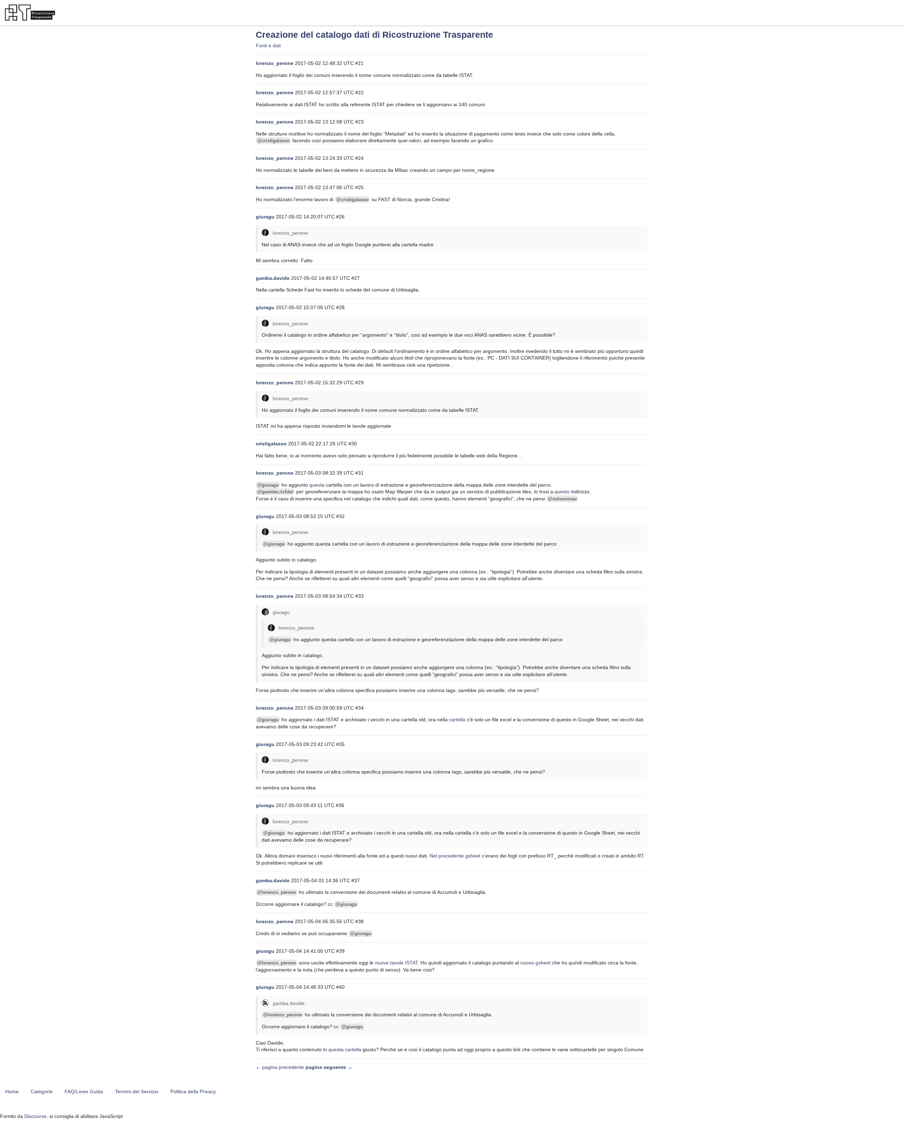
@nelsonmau (562, 498)
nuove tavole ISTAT (396, 962)
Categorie (42, 1091)
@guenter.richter (275, 491)
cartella (457, 719)
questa (317, 485)
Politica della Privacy (193, 1091)
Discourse (35, 1116)
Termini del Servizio (136, 1091)
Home (12, 1091)
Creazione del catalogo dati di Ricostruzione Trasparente (374, 35)
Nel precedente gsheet (455, 856)
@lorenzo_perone (276, 892)
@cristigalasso (273, 140)
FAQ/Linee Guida (84, 1091)
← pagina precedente (280, 1067)
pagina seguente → (328, 1067)
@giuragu (268, 485)
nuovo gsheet (535, 962)
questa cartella (344, 1049)
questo (562, 491)
